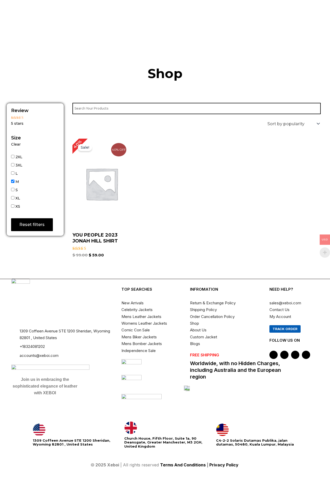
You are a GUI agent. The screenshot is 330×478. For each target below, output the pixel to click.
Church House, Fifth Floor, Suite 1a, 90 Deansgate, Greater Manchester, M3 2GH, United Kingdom (163, 442)
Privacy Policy (224, 464)
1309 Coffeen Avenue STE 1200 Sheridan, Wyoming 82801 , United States (71, 442)
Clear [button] (16, 144)
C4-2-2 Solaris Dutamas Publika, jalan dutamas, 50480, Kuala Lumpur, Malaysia (255, 442)
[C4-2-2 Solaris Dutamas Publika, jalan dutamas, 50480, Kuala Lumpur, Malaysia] (222, 429)
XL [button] (17, 198)
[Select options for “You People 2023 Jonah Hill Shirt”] (125, 195)
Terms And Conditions (183, 464)
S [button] (16, 190)
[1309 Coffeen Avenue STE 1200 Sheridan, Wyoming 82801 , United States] (39, 429)
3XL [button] (18, 165)
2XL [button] (18, 157)
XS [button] (17, 206)
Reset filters (32, 224)
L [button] (16, 173)
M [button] (17, 181)
